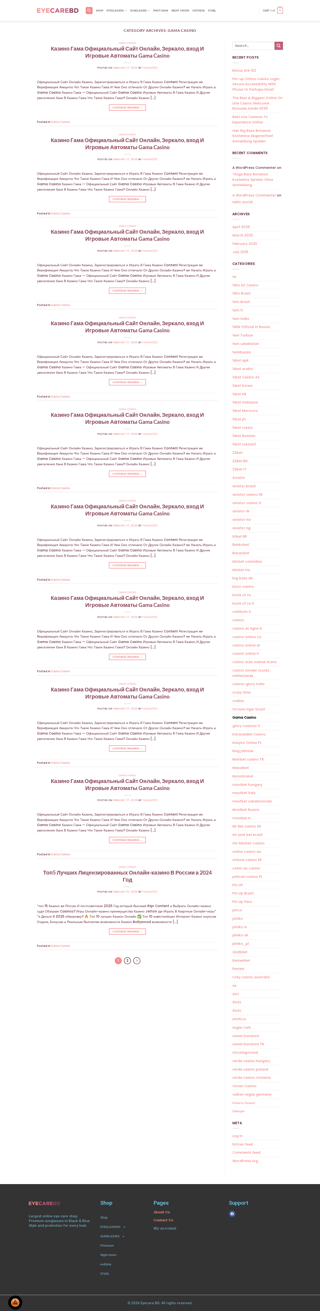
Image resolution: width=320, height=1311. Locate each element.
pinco (237, 910)
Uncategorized (245, 1052)
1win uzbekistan (245, 343)
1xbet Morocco (245, 410)
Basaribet (240, 553)
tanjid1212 (150, 67)
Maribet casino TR (248, 759)
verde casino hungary (251, 1061)
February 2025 (244, 243)
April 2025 (241, 227)
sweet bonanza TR (248, 1044)
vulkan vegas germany (252, 1094)
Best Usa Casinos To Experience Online (250, 119)
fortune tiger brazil (248, 709)
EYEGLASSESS (115, 10)
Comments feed (246, 1152)
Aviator (238, 477)
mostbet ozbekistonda (252, 801)
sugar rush (241, 1027)
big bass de (242, 578)
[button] (273, 10)
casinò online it (245, 653)
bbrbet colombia (247, 561)
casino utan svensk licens (254, 662)
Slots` (237, 1010)
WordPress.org (245, 1161)
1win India (240, 318)
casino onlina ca (246, 637)
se (234, 985)
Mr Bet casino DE (246, 826)
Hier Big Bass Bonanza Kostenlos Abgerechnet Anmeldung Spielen (252, 136)
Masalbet (240, 767)
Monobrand (242, 776)
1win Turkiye (242, 335)
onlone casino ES (247, 859)
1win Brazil (241, 301)
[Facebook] (232, 1214)
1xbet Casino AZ (246, 377)
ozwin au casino (246, 868)
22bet (237, 452)
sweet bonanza (245, 1036)
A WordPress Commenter (254, 195)
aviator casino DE (247, 494)
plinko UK (240, 935)
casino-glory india (248, 684)
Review (238, 968)
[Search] (89, 10)
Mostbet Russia (245, 809)
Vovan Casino (244, 1086)
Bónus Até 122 (244, 70)
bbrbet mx (241, 570)
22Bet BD (240, 461)
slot (235, 994)
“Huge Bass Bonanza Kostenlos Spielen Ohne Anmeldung (252, 179)
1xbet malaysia (245, 402)
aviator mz (241, 519)
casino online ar (246, 645)
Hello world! (242, 202)
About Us (161, 1212)
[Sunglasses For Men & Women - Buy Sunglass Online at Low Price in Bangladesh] (57, 10)
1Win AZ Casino (245, 285)
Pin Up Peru (242, 901)
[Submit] (279, 46)
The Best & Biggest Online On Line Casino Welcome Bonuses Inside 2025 (257, 103)
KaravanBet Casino (249, 734)
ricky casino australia (251, 977)
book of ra (241, 595)
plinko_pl (240, 943)
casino (238, 620)
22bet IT (239, 469)
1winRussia (241, 352)
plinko (237, 918)
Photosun (160, 10)
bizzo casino (243, 586)
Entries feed (242, 1144)
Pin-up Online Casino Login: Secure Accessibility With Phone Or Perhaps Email (256, 84)
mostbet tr (241, 818)
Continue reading (127, 107)
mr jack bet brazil (247, 834)
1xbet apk (240, 360)
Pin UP (237, 885)
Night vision (180, 10)
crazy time (241, 692)
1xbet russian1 (244, 444)
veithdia (198, 10)
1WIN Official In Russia (251, 327)
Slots (236, 1002)
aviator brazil (244, 486)
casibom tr (241, 611)
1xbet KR (239, 394)
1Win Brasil (241, 293)
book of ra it (243, 603)
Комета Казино (243, 1103)
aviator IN (240, 511)
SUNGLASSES (138, 10)
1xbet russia (242, 427)
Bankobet (240, 544)
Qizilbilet (239, 952)
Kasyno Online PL (246, 742)
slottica (239, 1019)
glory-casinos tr (246, 726)
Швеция (238, 1111)
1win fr (237, 310)
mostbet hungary (247, 784)
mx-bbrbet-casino (248, 843)
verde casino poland (250, 1069)
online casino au (246, 851)
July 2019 (240, 252)
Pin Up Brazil (242, 893)
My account (164, 1228)
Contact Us (163, 1220)
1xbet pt (239, 419)
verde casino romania (251, 1077)
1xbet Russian (243, 435)
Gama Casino (127, 42)
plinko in (239, 927)
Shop (99, 10)
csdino (238, 700)
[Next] (136, 960)
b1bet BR (239, 536)
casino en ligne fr (247, 628)
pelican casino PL (247, 876)
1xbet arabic (242, 368)
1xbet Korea (242, 385)
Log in (237, 1136)
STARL (212, 10)
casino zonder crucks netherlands (250, 673)
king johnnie (242, 751)
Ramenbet (241, 960)
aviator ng (241, 528)
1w (234, 276)
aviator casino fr (246, 503)
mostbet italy (244, 792)
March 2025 (242, 235)
